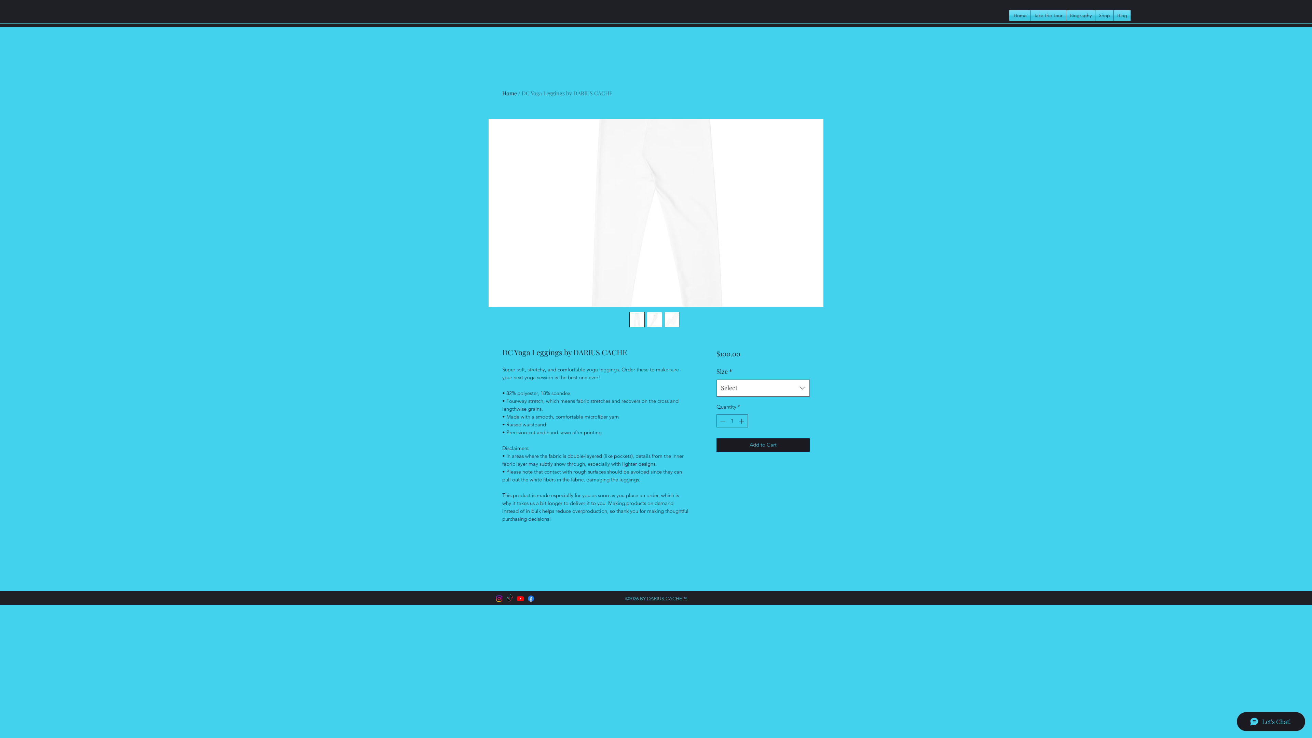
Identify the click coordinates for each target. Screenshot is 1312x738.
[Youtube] (520, 598)
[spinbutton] (732, 421)
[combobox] (763, 388)
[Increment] (742, 421)
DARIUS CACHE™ (667, 599)
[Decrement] (722, 421)
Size (724, 371)
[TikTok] (510, 598)
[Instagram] (499, 598)
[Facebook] (531, 598)
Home (509, 93)
